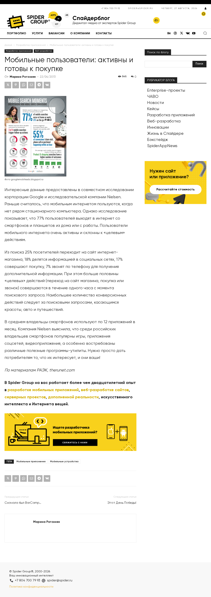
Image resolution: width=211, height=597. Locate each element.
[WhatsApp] (23, 85)
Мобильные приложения (31, 461)
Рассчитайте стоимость (175, 189)
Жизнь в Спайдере (165, 133)
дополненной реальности (73, 397)
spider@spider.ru (140, 8)
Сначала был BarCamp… (23, 502)
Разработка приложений (31, 45)
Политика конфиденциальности (31, 586)
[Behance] (169, 34)
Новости (155, 103)
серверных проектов (25, 397)
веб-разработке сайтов (105, 390)
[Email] (31, 85)
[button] (205, 33)
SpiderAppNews (162, 146)
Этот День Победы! (121, 502)
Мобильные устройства (64, 461)
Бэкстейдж (157, 140)
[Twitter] (181, 34)
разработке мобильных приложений (43, 390)
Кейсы (153, 109)
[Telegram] (39, 85)
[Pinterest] (15, 85)
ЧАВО (152, 97)
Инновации (158, 127)
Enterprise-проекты (166, 90)
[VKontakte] (188, 34)
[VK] (47, 85)
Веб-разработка (43, 51)
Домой (8, 45)
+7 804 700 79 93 (110, 8)
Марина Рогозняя (23, 76)
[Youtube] (194, 34)
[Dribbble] (175, 34)
